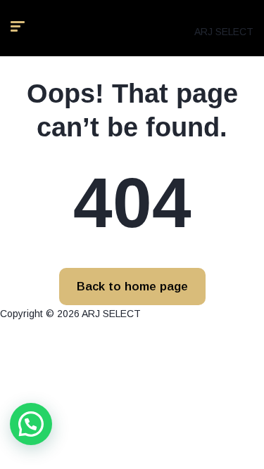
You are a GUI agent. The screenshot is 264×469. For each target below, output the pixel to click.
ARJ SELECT (223, 31)
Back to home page (132, 286)
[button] (31, 424)
